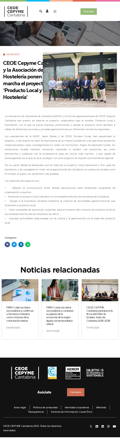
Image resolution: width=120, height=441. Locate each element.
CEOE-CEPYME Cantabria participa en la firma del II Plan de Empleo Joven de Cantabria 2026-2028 (99, 314)
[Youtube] (114, 426)
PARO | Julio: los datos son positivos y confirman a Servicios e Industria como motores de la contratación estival (20, 314)
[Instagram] (108, 426)
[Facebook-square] (96, 426)
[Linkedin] (102, 426)
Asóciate (44, 392)
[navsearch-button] (40, 11)
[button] (7, 244)
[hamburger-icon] (55, 11)
